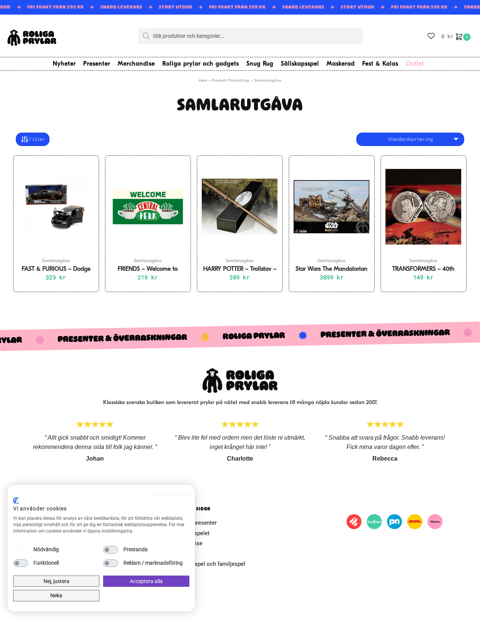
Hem (203, 81)
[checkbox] (20, 549)
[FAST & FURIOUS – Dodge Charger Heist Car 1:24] (56, 207)
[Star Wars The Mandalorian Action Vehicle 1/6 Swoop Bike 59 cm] (331, 207)
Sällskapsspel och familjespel (207, 564)
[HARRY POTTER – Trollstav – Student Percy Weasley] (239, 207)
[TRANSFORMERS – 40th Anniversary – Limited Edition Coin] (423, 207)
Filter (37, 139)
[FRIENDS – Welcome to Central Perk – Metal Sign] (147, 207)
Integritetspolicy (170, 494)
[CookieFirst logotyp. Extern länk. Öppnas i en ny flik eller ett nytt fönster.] (16, 500)
